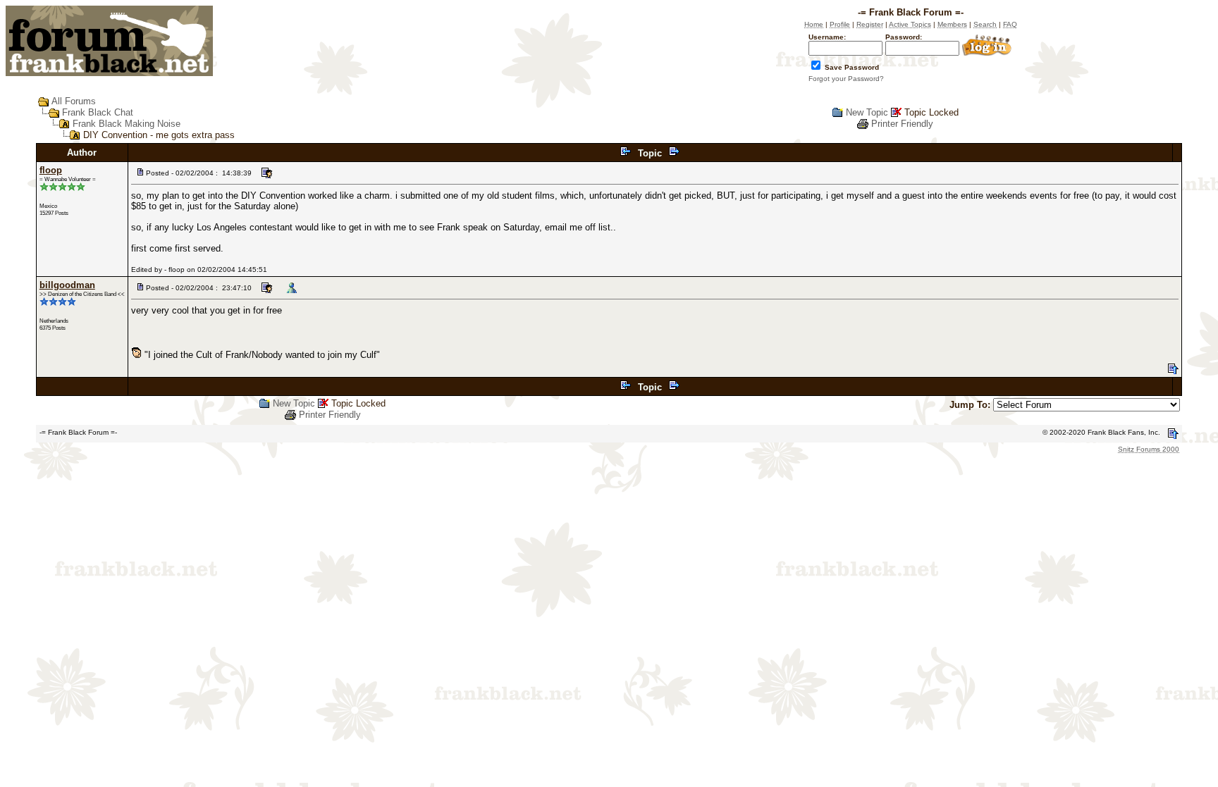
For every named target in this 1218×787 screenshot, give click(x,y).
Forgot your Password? (846, 78)
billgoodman (67, 285)
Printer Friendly (902, 123)
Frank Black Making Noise (126, 123)
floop (50, 170)
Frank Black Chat (97, 112)
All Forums (73, 101)
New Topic (867, 112)
